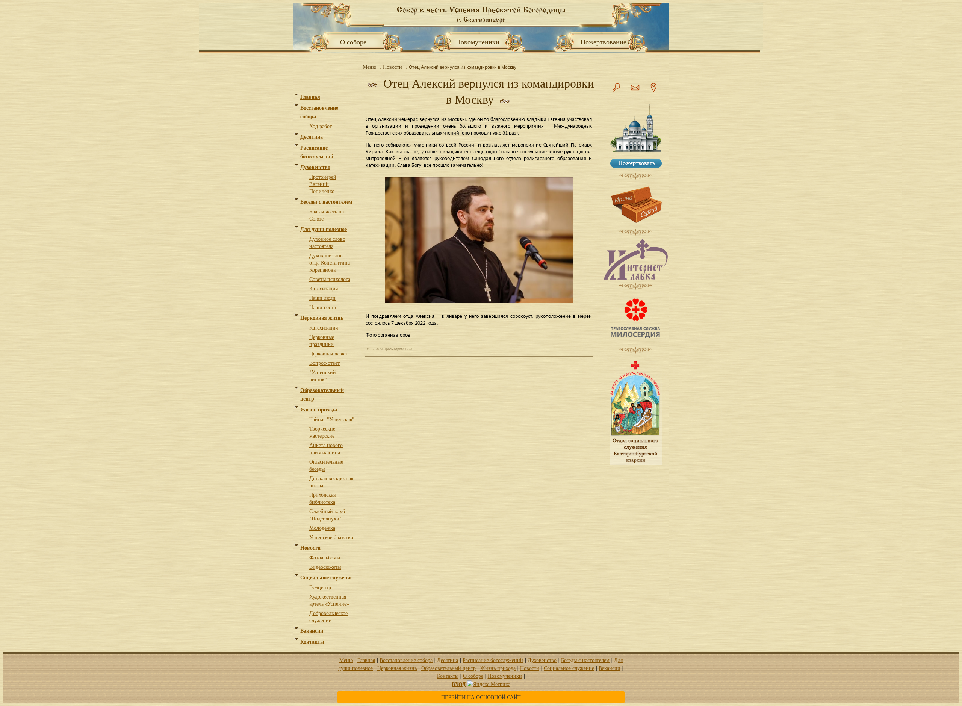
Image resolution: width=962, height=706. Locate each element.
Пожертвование (603, 41)
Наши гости (322, 307)
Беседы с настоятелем (326, 202)
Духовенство (315, 167)
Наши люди (322, 297)
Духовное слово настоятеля (327, 242)
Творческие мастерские (322, 432)
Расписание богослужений (493, 660)
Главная (310, 97)
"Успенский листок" (322, 376)
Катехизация (323, 288)
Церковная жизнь (321, 318)
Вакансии (311, 631)
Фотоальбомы (324, 557)
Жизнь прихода (318, 409)
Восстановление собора (406, 660)
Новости (310, 548)
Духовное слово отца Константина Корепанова (329, 262)
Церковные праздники (321, 340)
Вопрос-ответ (324, 362)
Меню (369, 66)
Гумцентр (320, 587)
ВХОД (459, 684)
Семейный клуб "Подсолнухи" (327, 515)
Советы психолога (329, 279)
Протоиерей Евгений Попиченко (322, 184)
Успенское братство (331, 537)
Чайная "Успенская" (331, 419)
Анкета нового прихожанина (326, 448)
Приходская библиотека (322, 498)
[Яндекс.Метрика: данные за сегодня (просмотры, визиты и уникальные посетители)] (488, 684)
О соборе (351, 41)
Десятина (311, 137)
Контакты (312, 642)
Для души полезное (323, 229)
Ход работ (320, 126)
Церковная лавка (328, 353)
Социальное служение (326, 577)
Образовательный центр (448, 667)
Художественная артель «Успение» (329, 600)
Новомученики (481, 41)
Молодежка (322, 527)
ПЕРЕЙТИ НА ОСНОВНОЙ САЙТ (481, 697)
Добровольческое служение (328, 616)
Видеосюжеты (325, 566)
